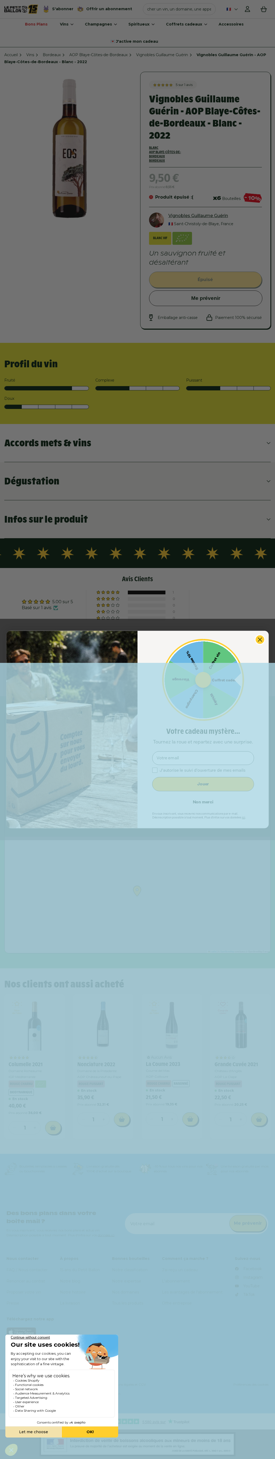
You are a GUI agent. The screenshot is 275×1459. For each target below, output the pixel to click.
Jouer (203, 783)
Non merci (203, 801)
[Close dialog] (260, 639)
